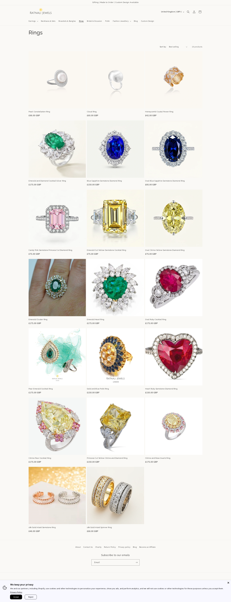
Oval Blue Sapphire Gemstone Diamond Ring (165, 181)
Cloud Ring (92, 112)
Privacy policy (124, 547)
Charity (98, 547)
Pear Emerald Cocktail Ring (41, 389)
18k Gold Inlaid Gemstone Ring (42, 527)
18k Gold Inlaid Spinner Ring (99, 527)
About (78, 547)
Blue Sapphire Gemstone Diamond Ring (104, 181)
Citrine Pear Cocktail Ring (40, 458)
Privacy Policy (16, 592)
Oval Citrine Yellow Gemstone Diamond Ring (165, 250)
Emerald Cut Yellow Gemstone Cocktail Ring (106, 250)
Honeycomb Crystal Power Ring (159, 112)
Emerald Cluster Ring (38, 319)
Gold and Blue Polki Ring (98, 389)
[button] (33, 21)
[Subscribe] (136, 562)
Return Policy (110, 547)
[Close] (228, 582)
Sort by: (163, 46)
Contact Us (88, 547)
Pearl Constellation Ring (39, 112)
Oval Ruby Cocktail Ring (155, 319)
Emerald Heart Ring (95, 319)
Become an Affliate (147, 547)
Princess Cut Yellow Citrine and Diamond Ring (107, 458)
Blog (135, 547)
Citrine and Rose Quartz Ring (157, 458)
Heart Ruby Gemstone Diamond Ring (161, 389)
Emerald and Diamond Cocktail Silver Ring (47, 181)
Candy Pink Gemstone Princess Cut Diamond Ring (50, 250)
